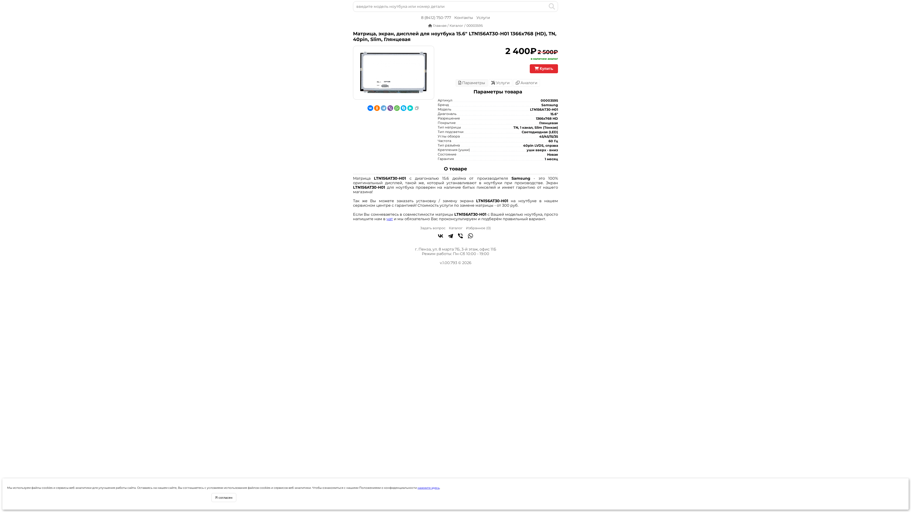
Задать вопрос (433, 228)
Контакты (463, 17)
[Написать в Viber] (460, 236)
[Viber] (390, 108)
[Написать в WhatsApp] (470, 236)
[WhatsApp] (397, 108)
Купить (546, 69)
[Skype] (403, 108)
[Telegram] (383, 108)
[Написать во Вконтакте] (440, 236)
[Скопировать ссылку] (417, 108)
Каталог (456, 228)
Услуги (483, 17)
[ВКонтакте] (370, 108)
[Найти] (552, 6)
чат (389, 219)
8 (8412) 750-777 (436, 17)
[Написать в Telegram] (450, 236)
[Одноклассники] (377, 108)
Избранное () (478, 228)
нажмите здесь (429, 487)
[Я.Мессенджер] (410, 108)
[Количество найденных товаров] (544, 6)
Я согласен (223, 497)
